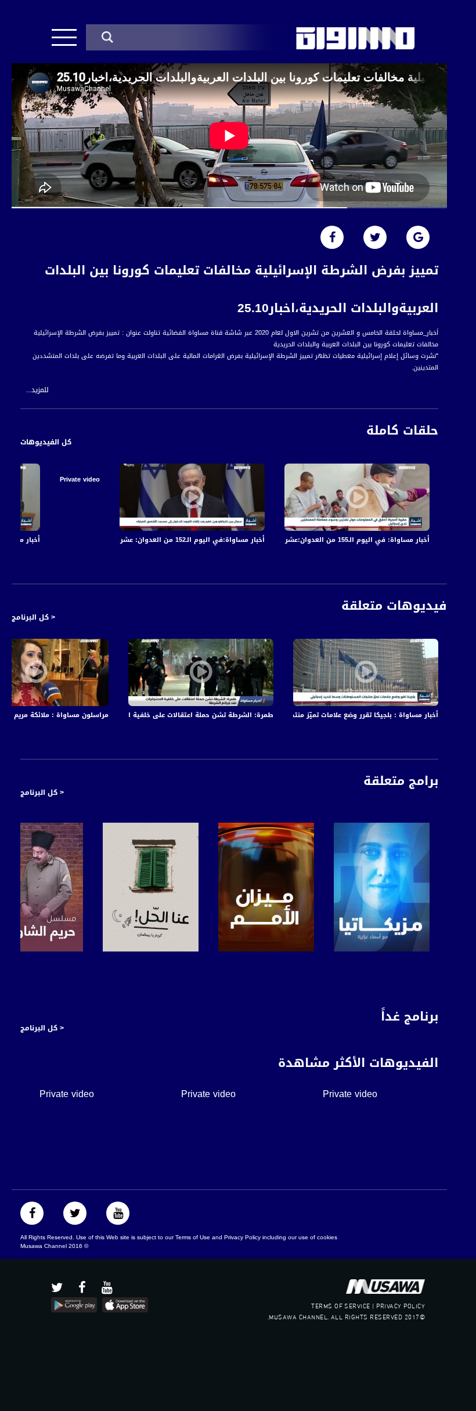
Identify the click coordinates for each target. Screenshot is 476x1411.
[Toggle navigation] (64, 37)
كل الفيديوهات (45, 442)
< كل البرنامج (33, 617)
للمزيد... (37, 390)
